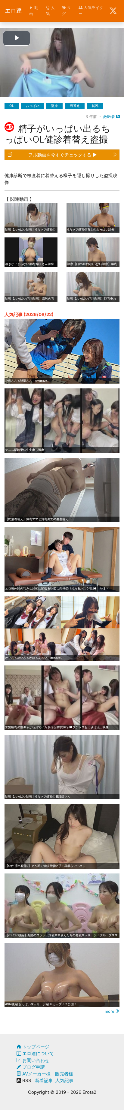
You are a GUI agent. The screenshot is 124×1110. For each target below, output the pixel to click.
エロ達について (37, 1053)
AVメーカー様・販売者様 (47, 1074)
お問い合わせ (35, 1060)
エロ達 (13, 10)
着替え (75, 106)
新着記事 (44, 1080)
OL (11, 106)
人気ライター (91, 10)
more (110, 1011)
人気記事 (64, 1080)
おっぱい (32, 106)
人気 (50, 10)
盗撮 (54, 106)
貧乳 (95, 106)
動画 (33, 10)
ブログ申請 (33, 1067)
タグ (66, 10)
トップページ (35, 1047)
